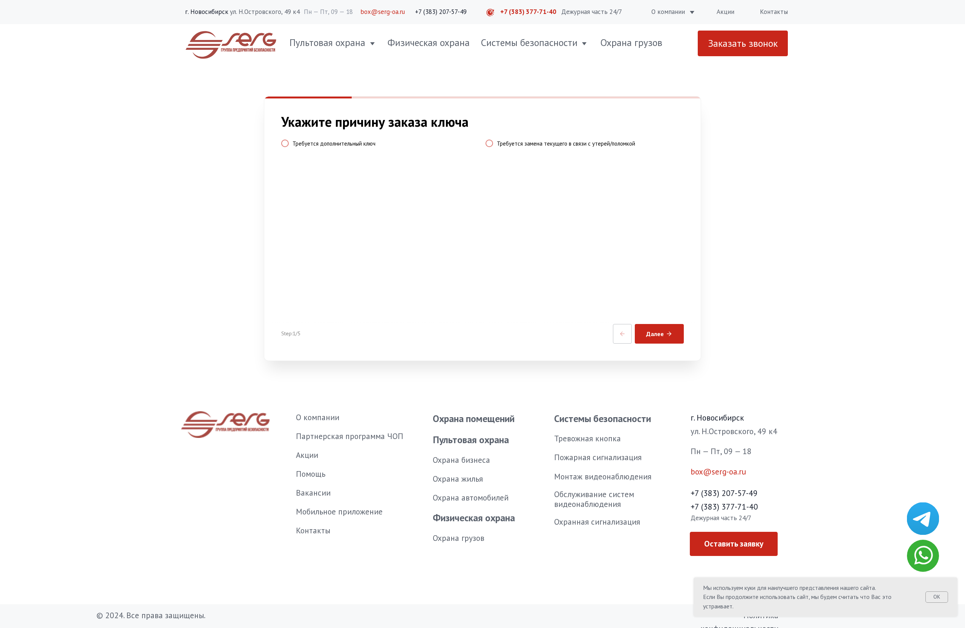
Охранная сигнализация (597, 521)
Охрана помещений (474, 418)
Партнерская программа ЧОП (349, 436)
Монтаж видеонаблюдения (602, 476)
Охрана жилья (458, 478)
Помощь (310, 473)
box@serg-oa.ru (382, 12)
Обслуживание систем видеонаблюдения (594, 499)
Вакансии (313, 492)
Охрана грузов (631, 42)
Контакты (774, 12)
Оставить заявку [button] (733, 543)
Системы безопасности (529, 42)
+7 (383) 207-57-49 (441, 12)
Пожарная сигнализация (598, 457)
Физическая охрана (429, 42)
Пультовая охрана (327, 42)
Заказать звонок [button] (743, 43)
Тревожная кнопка (587, 438)
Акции (725, 12)
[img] (923, 518)
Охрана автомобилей (471, 497)
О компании (668, 12)
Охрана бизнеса (461, 459)
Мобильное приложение (339, 511)
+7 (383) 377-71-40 (528, 12)
